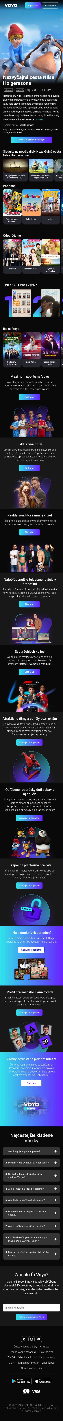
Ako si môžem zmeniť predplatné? (25, 1226)
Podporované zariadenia (23, 1352)
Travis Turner (16, 129)
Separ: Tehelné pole (50, 363)
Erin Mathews (15, 132)
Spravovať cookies (31, 1368)
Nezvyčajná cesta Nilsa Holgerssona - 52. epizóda (40, 177)
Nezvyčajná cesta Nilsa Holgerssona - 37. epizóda (15, 177)
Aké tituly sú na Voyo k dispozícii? (25, 1200)
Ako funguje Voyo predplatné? (23, 1151)
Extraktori (12, 269)
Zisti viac (29, 468)
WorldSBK (46, 663)
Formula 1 (43, 660)
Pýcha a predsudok (50, 270)
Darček (11, 1357)
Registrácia (33, 5)
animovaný (8, 90)
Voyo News (48, 1362)
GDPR (12, 1362)
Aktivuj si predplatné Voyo (31, 139)
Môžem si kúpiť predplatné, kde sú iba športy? (27, 1254)
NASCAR (33, 663)
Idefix (50, 219)
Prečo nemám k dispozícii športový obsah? (26, 1213)
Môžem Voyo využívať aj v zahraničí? (27, 1162)
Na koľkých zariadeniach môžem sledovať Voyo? (24, 1176)
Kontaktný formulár (28, 1362)
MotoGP (23, 663)
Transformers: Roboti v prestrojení (12, 221)
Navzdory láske (30, 269)
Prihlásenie (50, 5)
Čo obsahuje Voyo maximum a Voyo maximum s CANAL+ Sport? (26, 1239)
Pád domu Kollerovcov (12, 363)
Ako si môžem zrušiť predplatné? (25, 1188)
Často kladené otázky (25, 1346)
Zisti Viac (29, 397)
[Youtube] (39, 1339)
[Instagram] (31, 1339)
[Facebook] (24, 1339)
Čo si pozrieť (46, 1352)
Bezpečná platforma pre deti (29, 865)
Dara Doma (31, 362)
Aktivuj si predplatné (29, 742)
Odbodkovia (31, 219)
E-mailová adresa (14, 1307)
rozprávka (20, 90)
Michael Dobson (43, 129)
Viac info (39, 119)
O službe (44, 1346)
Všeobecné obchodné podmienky (37, 1357)
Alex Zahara (29, 129)
